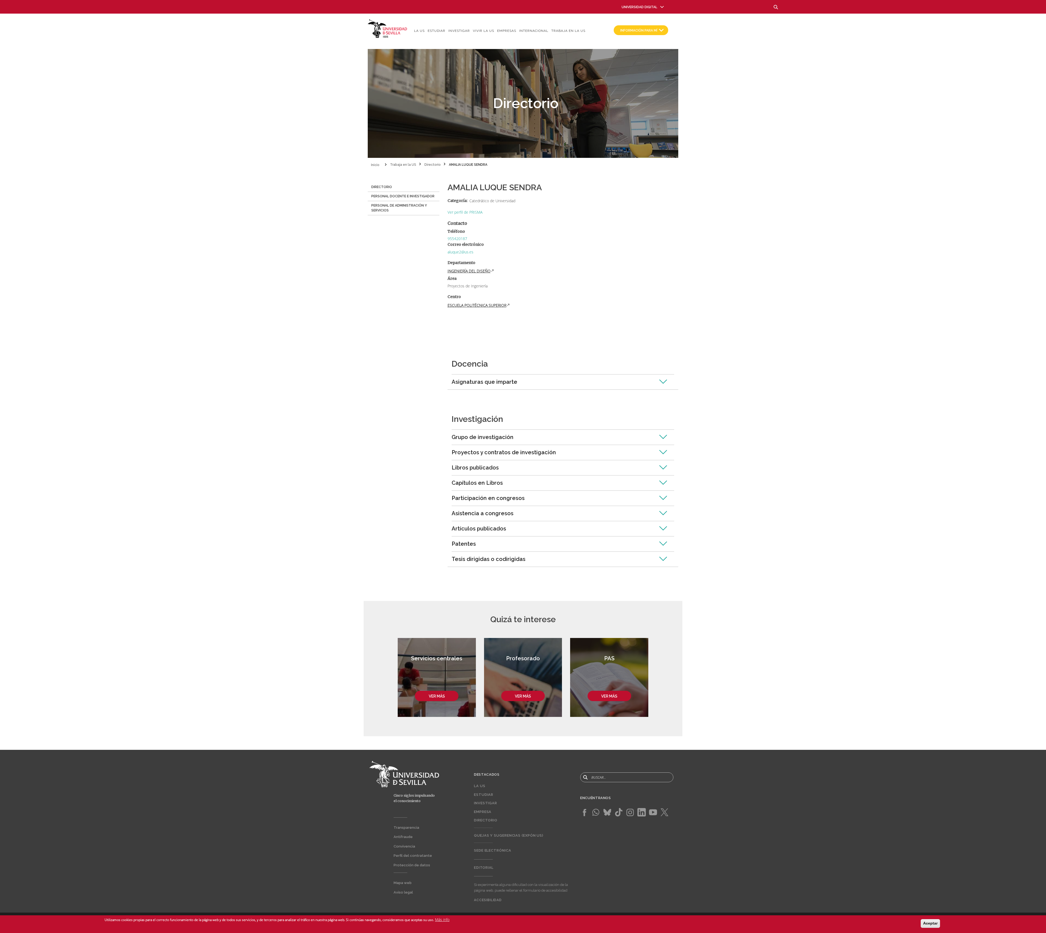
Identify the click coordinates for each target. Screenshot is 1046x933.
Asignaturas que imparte (484, 382)
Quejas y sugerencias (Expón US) (508, 835)
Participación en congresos (488, 498)
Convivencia (404, 846)
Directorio (485, 820)
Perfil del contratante (413, 856)
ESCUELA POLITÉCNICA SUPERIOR (477, 305)
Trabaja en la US (568, 31)
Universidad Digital (639, 7)
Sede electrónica (492, 850)
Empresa (482, 812)
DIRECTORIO (381, 187)
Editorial (484, 868)
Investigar (459, 31)
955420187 (457, 238)
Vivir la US (483, 31)
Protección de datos (412, 865)
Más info (442, 919)
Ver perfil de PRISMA (465, 212)
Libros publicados (475, 467)
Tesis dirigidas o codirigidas (488, 559)
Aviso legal (403, 892)
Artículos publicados (479, 528)
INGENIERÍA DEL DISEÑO (469, 271)
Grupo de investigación (482, 437)
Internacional (533, 31)
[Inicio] (387, 28)
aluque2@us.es (460, 251)
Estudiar (436, 31)
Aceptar (930, 923)
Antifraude (403, 837)
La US (419, 31)
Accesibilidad (488, 900)
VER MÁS (437, 696)
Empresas (506, 31)
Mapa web (403, 883)
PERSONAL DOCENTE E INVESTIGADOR (402, 196)
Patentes (464, 544)
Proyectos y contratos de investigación (504, 452)
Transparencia (406, 827)
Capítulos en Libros (477, 483)
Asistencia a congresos (482, 513)
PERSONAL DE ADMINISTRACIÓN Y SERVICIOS (399, 208)
